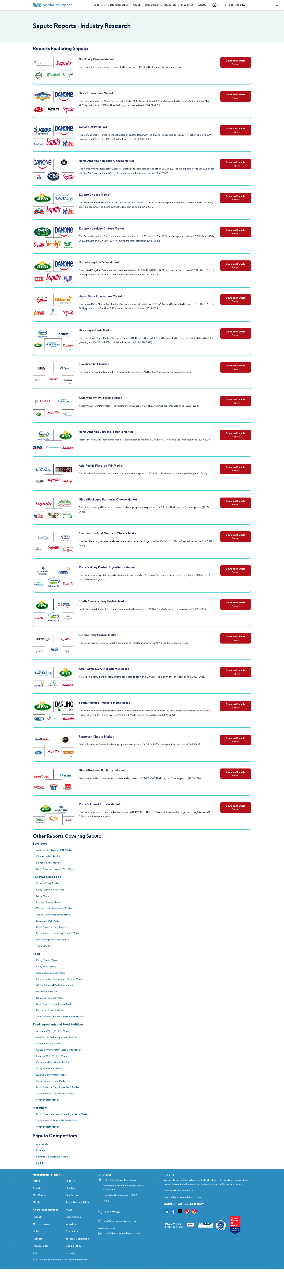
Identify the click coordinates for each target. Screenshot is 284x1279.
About (136, 4)
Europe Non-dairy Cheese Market (101, 228)
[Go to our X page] (180, 1211)
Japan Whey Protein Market (51, 1081)
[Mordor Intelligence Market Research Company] (52, 4)
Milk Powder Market (47, 991)
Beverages (40, 843)
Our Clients (39, 1195)
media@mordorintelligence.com (122, 1233)
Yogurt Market (44, 945)
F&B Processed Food (47, 877)
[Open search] (277, 5)
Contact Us (72, 1231)
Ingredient (40, 1107)
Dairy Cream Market (47, 960)
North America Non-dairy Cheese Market (106, 161)
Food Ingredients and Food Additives (58, 1024)
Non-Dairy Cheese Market (96, 59)
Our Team (71, 1188)
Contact (202, 4)
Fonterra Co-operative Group (52, 1156)
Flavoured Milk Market (94, 364)
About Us (38, 1188)
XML (35, 1253)
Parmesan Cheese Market (96, 736)
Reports (98, 4)
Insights (37, 1216)
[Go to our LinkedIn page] (166, 1211)
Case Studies (73, 1216)
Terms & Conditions (77, 1238)
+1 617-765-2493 (236, 4)
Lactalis (40, 1162)
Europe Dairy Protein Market (98, 635)
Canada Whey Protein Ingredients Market (107, 567)
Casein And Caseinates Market (53, 1062)
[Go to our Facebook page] (173, 1211)
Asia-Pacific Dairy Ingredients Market (104, 669)
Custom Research (117, 4)
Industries (187, 4)
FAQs (69, 1209)
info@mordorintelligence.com (120, 1221)
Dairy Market (43, 895)
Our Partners (73, 1195)
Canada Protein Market (48, 1043)
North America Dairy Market (51, 927)
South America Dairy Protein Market (103, 601)
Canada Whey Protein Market (52, 1056)
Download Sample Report (235, 62)
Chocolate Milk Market (48, 856)
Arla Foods (42, 1144)
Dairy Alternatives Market (96, 93)
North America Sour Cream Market (55, 1004)
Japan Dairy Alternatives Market (100, 296)
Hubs (36, 1231)
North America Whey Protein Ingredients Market (62, 1114)
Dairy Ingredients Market (96, 330)
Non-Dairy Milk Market (48, 920)
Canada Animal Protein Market (99, 804)
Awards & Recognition (46, 1209)
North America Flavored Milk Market (55, 868)
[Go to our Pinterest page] (187, 1211)
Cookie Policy (73, 1245)
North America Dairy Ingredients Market (106, 432)
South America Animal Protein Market (104, 703)
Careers (37, 1238)
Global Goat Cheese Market (51, 972)
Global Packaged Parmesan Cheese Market (108, 499)
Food (36, 954)
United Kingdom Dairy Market (99, 262)
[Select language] (214, 5)
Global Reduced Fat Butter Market (102, 770)
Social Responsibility (77, 1202)
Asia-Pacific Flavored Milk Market (101, 465)
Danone (40, 1150)
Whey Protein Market (47, 1099)
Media (36, 1202)
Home (36, 1180)
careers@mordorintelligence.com (182, 1197)
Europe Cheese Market (94, 194)
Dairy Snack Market (46, 966)
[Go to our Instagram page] (194, 1211)
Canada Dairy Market (93, 127)
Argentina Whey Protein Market (100, 398)
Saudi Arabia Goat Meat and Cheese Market (108, 533)
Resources (170, 4)
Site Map (70, 1253)
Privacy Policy (40, 1245)
